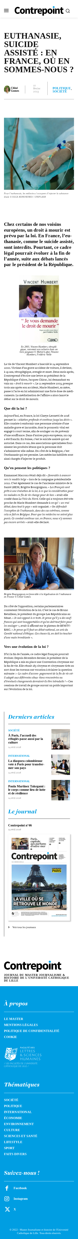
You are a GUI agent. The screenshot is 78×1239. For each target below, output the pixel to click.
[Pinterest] (39, 107)
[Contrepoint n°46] (39, 877)
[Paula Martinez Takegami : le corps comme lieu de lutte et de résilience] (60, 790)
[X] (30, 107)
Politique (62, 88)
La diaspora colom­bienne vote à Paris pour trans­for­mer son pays (26, 764)
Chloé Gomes (15, 89)
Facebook (20, 1188)
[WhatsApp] (48, 107)
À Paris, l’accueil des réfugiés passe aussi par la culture (25, 739)
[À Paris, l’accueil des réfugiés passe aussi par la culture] (60, 739)
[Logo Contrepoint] (39, 11)
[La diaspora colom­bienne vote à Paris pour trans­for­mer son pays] (60, 765)
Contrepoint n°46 (20, 825)
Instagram (21, 1198)
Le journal (22, 811)
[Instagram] (7, 1199)
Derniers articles (31, 717)
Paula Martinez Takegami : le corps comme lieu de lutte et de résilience (26, 790)
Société (60, 91)
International (19, 756)
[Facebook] (21, 107)
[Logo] (27, 1056)
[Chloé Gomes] (7, 89)
